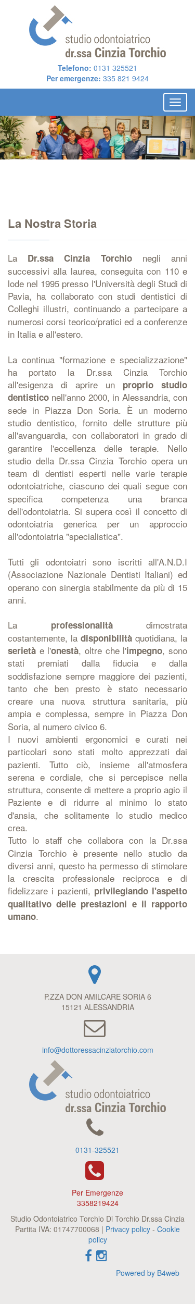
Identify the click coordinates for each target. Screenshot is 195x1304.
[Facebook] (90, 1258)
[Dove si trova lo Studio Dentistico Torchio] (97, 979)
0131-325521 (97, 1150)
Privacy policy (128, 1229)
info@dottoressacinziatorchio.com (97, 1049)
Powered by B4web (147, 1273)
